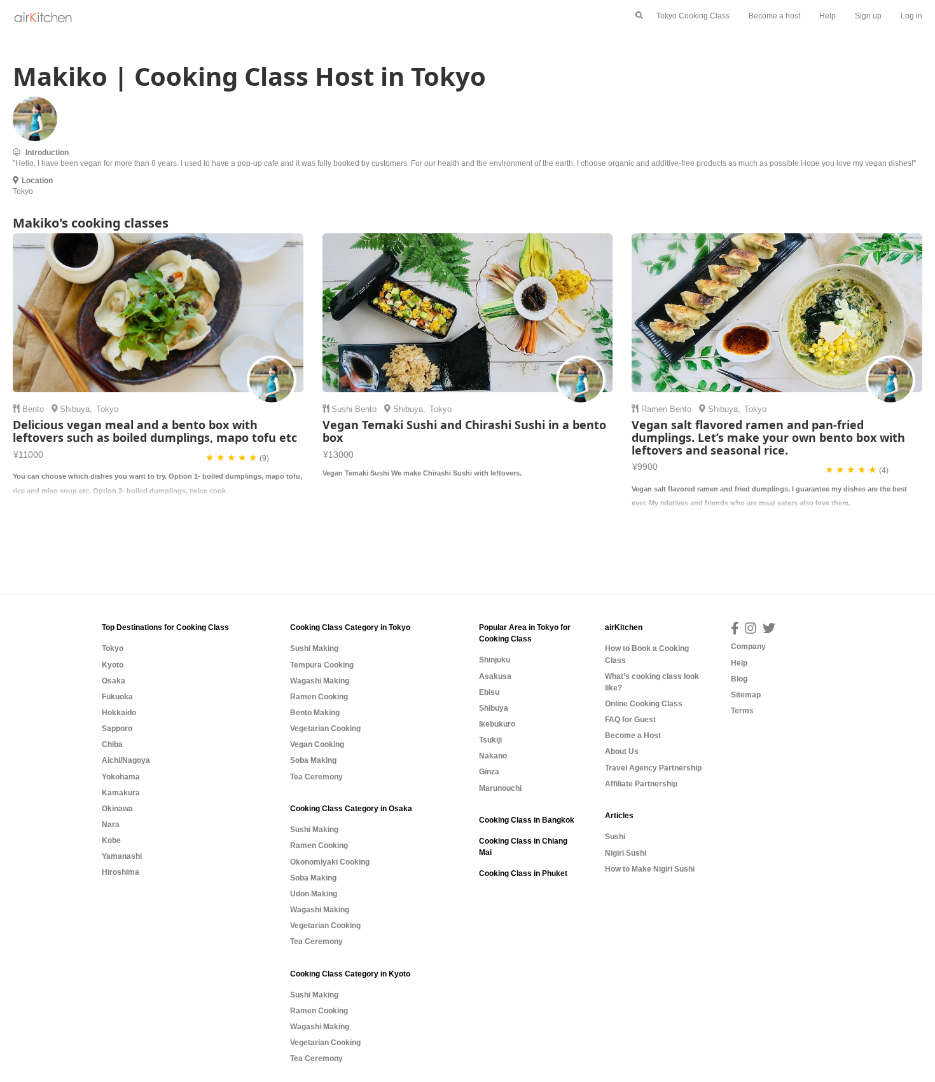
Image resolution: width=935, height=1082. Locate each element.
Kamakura (121, 792)
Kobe (111, 840)
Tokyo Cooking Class (693, 15)
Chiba (112, 744)
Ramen (655, 409)
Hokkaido (119, 712)
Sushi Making (314, 648)
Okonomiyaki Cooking (330, 862)
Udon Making (313, 893)
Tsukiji (490, 740)
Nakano (493, 755)
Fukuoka (117, 696)
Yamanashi (122, 856)
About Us (622, 751)
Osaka (113, 680)
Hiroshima (120, 872)
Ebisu (489, 692)
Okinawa (117, 808)
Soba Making (313, 760)
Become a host (774, 15)
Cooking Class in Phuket (523, 873)
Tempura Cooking (322, 665)
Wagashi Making (319, 680)
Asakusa (495, 676)
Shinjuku (494, 659)
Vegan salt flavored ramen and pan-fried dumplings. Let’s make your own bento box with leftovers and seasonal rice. (768, 437)
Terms (742, 710)
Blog (739, 679)
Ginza (489, 771)
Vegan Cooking (317, 744)
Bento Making (315, 712)
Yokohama (121, 776)
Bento (34, 409)
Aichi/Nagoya (126, 760)
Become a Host (633, 735)
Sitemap (746, 694)
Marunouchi (500, 788)
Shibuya (75, 409)
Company (748, 646)
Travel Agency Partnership (653, 768)
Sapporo (117, 728)
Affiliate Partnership (641, 783)
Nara (111, 824)
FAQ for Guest (630, 719)
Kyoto (112, 665)
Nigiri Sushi (625, 853)
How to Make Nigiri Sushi (650, 869)
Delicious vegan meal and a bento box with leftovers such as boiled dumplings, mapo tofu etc (155, 431)
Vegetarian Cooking (325, 728)
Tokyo (112, 648)
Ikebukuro (497, 724)
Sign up (868, 15)
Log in (911, 15)
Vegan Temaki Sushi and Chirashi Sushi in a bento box (464, 431)
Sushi (343, 409)
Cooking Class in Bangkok (526, 820)
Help (827, 15)
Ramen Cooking (319, 696)
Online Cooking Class (643, 703)
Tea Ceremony (316, 776)
